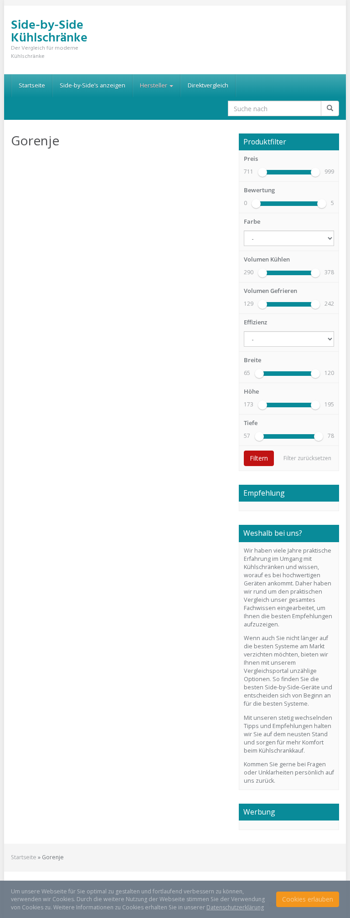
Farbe (252, 222)
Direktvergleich (208, 85)
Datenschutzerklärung (235, 907)
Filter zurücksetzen (307, 458)
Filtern (259, 458)
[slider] (262, 172)
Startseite (32, 85)
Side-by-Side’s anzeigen (92, 85)
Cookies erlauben (307, 899)
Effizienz (255, 322)
